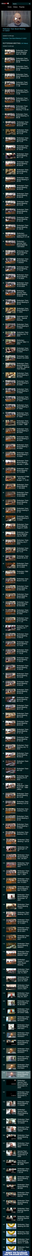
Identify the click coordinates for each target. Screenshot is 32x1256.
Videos (15, 7)
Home (9, 7)
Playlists (21, 7)
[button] (16, 19)
